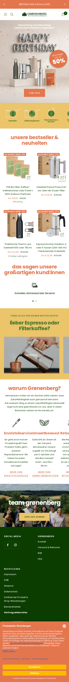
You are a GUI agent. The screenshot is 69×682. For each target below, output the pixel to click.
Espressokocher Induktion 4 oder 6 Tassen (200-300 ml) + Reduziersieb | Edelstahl (51, 248)
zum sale (34, 93)
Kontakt (42, 541)
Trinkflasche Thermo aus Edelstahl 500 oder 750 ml (18, 246)
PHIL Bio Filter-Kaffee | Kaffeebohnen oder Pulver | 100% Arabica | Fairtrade (18, 190)
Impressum (10, 574)
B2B (40, 553)
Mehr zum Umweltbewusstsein (44, 474)
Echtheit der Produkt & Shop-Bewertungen (16, 599)
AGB (6, 580)
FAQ (40, 558)
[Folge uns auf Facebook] (8, 545)
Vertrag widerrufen (15, 612)
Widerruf (8, 585)
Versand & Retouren (49, 547)
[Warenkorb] (63, 14)
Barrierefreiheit (12, 606)
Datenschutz (11, 591)
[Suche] (11, 14)
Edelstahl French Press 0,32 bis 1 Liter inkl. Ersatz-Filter (51, 188)
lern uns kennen (34, 516)
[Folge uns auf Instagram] (15, 545)
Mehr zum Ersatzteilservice (16, 474)
